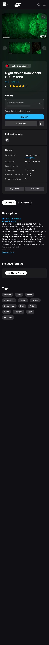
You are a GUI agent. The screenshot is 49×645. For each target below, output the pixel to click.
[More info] (30, 174)
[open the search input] (38, 5)
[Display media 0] (19, 48)
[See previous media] (5, 48)
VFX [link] (7, 82)
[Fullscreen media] (43, 16)
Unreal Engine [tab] (17, 273)
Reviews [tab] (25, 203)
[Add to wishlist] (41, 123)
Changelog (30, 157)
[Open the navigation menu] (44, 5)
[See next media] (44, 48)
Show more (7, 252)
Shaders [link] (15, 82)
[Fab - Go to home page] (17, 4)
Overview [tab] (9, 203)
